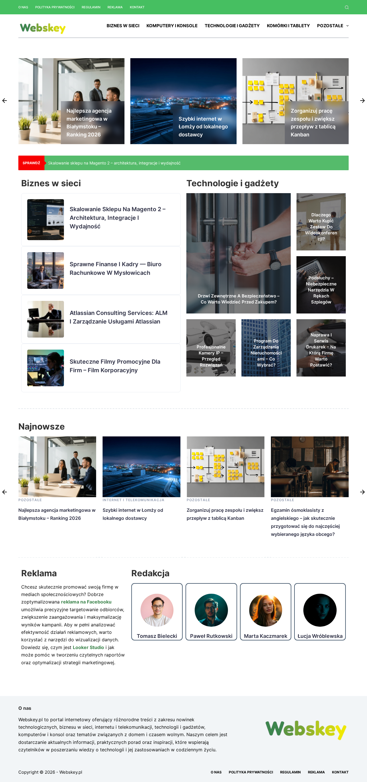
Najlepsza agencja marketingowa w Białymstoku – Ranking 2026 (108, 162)
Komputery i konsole (172, 25)
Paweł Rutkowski (211, 636)
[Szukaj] (347, 7)
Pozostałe (330, 25)
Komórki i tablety (288, 25)
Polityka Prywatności (55, 7)
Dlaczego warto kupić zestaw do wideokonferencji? (321, 227)
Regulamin (91, 7)
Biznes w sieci (123, 25)
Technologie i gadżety (232, 25)
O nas (23, 7)
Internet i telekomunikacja (49, 500)
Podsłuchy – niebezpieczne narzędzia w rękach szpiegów (321, 290)
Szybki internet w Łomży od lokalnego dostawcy (91, 127)
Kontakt (137, 7)
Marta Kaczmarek (265, 636)
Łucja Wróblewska (320, 636)
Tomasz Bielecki (157, 636)
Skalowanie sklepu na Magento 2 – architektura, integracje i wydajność (117, 218)
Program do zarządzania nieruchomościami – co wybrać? (266, 353)
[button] (4, 101)
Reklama (115, 7)
